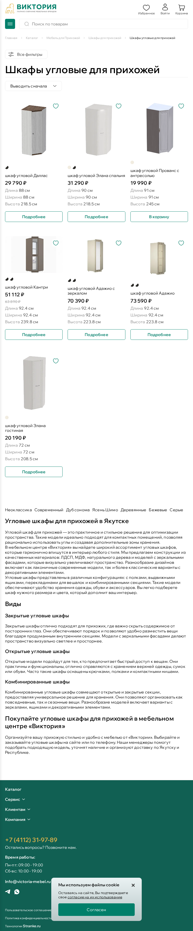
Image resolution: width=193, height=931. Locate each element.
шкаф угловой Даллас (26, 175)
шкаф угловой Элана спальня (96, 175)
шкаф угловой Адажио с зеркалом (91, 291)
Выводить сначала (28, 85)
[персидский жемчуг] (74, 167)
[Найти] (26, 24)
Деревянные (134, 509)
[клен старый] (74, 280)
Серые (176, 509)
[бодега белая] (69, 167)
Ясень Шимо (105, 509)
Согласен (96, 909)
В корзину (159, 216)
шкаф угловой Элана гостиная (25, 428)
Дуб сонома (78, 509)
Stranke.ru (32, 926)
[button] (146, 9)
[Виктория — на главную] (31, 9)
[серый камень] (7, 279)
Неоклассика (18, 509)
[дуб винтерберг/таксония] (7, 167)
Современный (49, 509)
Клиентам (15, 809)
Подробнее (33, 216)
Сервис (12, 799)
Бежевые (158, 509)
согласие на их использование (95, 897)
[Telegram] (7, 892)
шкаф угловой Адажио (152, 293)
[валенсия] (11, 279)
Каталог (13, 789)
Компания (15, 819)
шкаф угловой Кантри (26, 287)
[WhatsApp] (17, 892)
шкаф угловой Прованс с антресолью (154, 173)
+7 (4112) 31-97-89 (31, 840)
